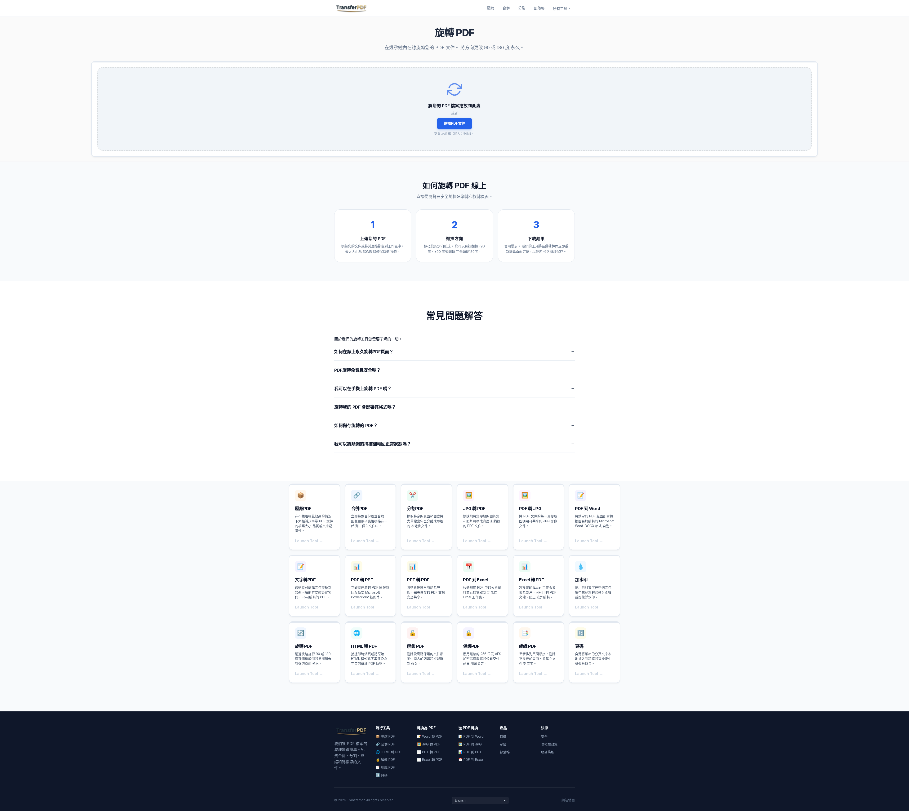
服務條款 (547, 752)
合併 (506, 8)
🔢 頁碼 (382, 775)
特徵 (503, 736)
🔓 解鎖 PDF (385, 760)
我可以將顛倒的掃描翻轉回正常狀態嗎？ (454, 443)
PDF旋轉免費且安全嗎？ (454, 369)
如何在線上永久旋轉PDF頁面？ (454, 351)
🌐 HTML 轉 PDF (389, 752)
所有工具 (562, 8)
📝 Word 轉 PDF (429, 736)
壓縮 (490, 8)
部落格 (539, 8)
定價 (503, 744)
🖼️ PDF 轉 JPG (470, 744)
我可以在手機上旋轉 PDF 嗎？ (454, 388)
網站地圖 (568, 800)
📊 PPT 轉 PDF (428, 752)
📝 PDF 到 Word (471, 736)
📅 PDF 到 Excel (471, 760)
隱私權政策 (549, 744)
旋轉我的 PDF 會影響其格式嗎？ (454, 406)
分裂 (521, 8)
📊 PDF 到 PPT (470, 752)
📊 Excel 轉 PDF (429, 760)
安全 (544, 736)
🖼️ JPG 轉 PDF (428, 744)
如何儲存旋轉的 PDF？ (454, 425)
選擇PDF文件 (454, 123)
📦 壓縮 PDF (385, 736)
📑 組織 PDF (385, 767)
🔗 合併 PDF (385, 744)
